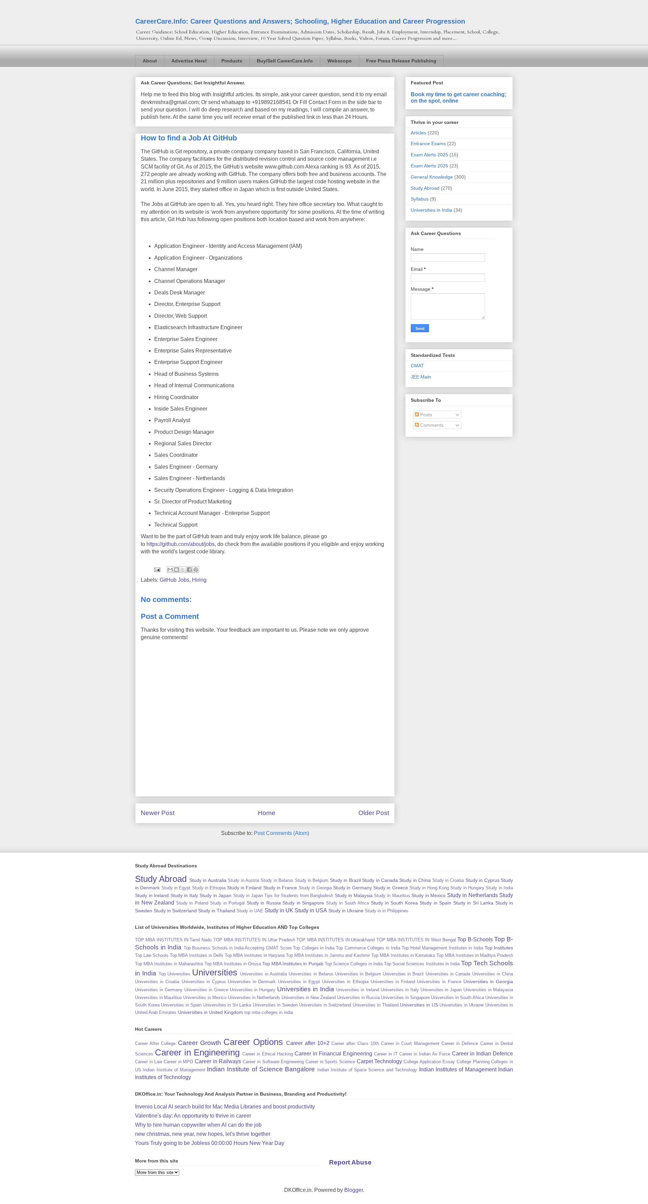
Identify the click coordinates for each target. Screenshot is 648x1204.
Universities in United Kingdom (210, 1012)
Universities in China (492, 973)
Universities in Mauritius (158, 997)
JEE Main (421, 376)
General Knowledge (432, 177)
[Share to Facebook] (189, 569)
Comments (431, 425)
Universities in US (419, 1004)
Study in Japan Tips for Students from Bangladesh (283, 895)
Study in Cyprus (482, 880)
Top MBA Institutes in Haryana (255, 955)
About (150, 60)
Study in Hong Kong (429, 887)
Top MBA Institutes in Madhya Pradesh (474, 955)
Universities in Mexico (204, 997)
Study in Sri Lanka (473, 903)
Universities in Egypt (299, 981)
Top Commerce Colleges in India (368, 947)
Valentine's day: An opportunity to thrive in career (193, 1116)
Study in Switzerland (175, 910)
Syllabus (420, 199)
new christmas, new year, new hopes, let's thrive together (202, 1134)
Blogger (353, 1190)
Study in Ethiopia (209, 887)
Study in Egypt (176, 887)
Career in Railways (218, 1061)
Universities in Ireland (357, 989)
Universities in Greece (206, 989)
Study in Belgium (312, 880)
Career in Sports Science (330, 1061)
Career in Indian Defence (482, 1053)
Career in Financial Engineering (333, 1053)
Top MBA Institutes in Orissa (233, 963)
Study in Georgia (315, 887)
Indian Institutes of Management (457, 1069)
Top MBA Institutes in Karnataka (403, 955)
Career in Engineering (197, 1052)
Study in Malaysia (354, 895)
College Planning (473, 1061)
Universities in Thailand (376, 1004)
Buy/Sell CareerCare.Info (285, 60)
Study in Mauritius (392, 895)
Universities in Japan (441, 989)
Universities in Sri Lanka (227, 1004)
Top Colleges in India (313, 947)
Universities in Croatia (157, 981)
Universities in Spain (181, 1004)
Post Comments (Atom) (281, 833)
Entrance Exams (428, 143)
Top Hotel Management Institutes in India (442, 947)
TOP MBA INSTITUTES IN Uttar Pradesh (254, 939)
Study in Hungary (467, 887)
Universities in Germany (159, 989)
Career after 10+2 (307, 1043)
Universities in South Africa (457, 997)
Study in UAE (250, 910)
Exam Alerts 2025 (429, 154)
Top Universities (174, 973)
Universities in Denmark (252, 981)
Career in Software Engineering (273, 1061)
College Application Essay (429, 1061)
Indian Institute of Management (174, 1069)
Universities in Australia (263, 973)
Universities (214, 972)
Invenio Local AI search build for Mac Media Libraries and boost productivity (225, 1106)
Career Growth (199, 1042)
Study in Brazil (345, 880)
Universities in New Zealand (308, 997)
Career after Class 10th (355, 1043)
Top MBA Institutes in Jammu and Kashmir (328, 955)
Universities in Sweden (275, 1004)
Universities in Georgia (488, 981)
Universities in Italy (400, 989)
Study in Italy (184, 895)
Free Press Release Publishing (401, 60)
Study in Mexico (428, 895)
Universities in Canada (448, 973)
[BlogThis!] (176, 569)
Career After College (155, 1043)
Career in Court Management (410, 1043)
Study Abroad (425, 188)
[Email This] (170, 569)
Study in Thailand (216, 910)
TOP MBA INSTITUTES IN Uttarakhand (335, 939)
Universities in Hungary (253, 989)
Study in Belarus (277, 880)
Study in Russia (264, 903)
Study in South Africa (347, 903)
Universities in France (439, 981)
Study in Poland (192, 903)
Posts (425, 414)
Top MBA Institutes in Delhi (196, 955)
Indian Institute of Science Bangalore (261, 1069)
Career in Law (148, 1061)
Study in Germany (352, 887)
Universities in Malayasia (488, 989)
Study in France (280, 887)
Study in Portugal (227, 903)
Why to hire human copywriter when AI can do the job (198, 1125)
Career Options (253, 1042)
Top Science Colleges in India (354, 963)
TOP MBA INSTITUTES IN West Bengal (416, 939)
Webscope (339, 60)
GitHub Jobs (174, 580)
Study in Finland (244, 887)
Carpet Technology (379, 1061)
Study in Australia (207, 880)
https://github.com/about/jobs (180, 544)
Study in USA (311, 910)
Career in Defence (459, 1043)
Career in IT (386, 1053)
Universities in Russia (358, 997)
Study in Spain (435, 903)
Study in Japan (215, 895)
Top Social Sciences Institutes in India (422, 963)
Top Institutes (499, 947)
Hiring (199, 580)
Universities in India (431, 210)
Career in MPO (178, 1061)
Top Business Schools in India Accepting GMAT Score (238, 947)
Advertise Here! (189, 60)
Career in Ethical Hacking (267, 1053)
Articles (418, 132)
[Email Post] (157, 569)
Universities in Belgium (358, 973)
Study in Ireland (152, 895)
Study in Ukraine (345, 910)
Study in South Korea (394, 903)
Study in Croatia (448, 880)
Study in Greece (390, 887)
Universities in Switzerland (325, 1004)
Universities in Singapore (405, 997)
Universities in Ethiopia (345, 981)
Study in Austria (243, 880)
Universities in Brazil (403, 973)
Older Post (373, 812)
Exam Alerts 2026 (429, 165)
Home (266, 812)
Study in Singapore (303, 903)
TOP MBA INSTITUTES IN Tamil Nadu (173, 939)
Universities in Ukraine (461, 1004)
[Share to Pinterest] (195, 569)
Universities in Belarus (311, 973)
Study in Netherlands (472, 895)
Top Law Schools (151, 955)
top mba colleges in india (268, 1012)
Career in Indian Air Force (424, 1053)
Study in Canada (380, 880)
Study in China (415, 880)
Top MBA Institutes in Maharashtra (169, 963)
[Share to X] (183, 569)
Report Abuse (350, 1162)
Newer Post (157, 812)
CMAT (417, 365)
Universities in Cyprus (204, 981)
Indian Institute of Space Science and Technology (367, 1069)
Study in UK (279, 910)
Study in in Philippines (386, 910)
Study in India (499, 887)
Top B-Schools (474, 939)
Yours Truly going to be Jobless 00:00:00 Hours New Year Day (209, 1143)
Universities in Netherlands (254, 997)
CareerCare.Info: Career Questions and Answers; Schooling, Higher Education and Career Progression (300, 21)
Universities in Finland (393, 981)
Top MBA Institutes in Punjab (292, 963)
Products (231, 60)
